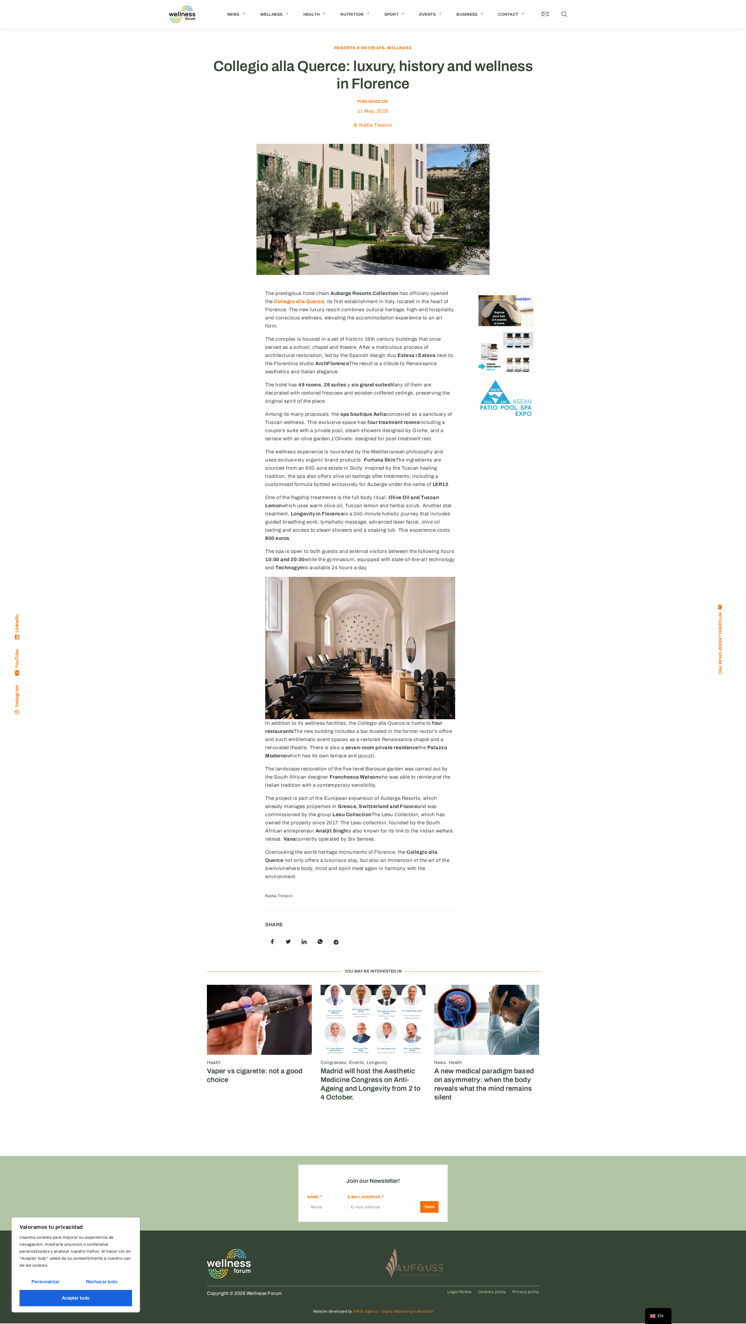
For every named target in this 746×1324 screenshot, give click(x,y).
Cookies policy (492, 1292)
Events (427, 14)
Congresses (333, 1062)
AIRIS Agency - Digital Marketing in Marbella (393, 1311)
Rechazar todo (102, 1281)
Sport (391, 14)
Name (313, 1197)
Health (311, 14)
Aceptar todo (76, 1297)
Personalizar (45, 1281)
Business (466, 14)
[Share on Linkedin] (304, 942)
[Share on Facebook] (272, 942)
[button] (564, 14)
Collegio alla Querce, (300, 301)
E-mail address (364, 1197)
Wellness (271, 14)
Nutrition (351, 14)
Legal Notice (459, 1292)
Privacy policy (525, 1292)
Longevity (377, 1062)
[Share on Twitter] (288, 942)
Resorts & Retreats (359, 48)
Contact (508, 14)
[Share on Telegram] (336, 942)
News (233, 14)
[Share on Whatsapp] (320, 942)
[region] (76, 1264)
